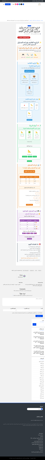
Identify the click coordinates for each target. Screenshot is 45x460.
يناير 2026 (42, 375)
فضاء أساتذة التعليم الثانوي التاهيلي (37, 444)
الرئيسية (41, 436)
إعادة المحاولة (29, 119)
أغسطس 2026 (41, 361)
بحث (34, 324)
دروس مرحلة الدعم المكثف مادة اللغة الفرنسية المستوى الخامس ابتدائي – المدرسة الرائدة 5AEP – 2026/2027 (38, 353)
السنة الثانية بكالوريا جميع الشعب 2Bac (37, 438)
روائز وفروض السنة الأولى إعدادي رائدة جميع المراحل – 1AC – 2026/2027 (38, 342)
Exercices (39, 270)
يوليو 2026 (42, 363)
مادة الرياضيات (32, 270)
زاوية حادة (34, 156)
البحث (43, 320)
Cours (36, 270)
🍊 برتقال (28, 233)
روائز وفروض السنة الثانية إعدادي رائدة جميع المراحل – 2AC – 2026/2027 (38, 337)
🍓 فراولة (24, 233)
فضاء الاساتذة (40, 445)
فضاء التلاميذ (41, 447)
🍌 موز (32, 233)
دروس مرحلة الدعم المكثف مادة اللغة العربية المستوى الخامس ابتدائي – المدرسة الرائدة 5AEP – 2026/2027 (38, 347)
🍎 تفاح (35, 233)
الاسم (42, 308)
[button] (8, 4)
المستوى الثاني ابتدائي (25, 270)
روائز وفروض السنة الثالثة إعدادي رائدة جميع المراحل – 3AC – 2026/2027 (38, 333)
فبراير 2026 (42, 373)
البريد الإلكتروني (26, 308)
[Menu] (3, 4)
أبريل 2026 (42, 369)
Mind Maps (41, 433)
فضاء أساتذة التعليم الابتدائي (38, 441)
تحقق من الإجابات (29, 204)
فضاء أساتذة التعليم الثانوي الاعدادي (37, 442)
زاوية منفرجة (25, 156)
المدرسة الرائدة (40, 439)
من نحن (41, 450)
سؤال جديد (29, 238)
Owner (21, 275)
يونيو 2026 (42, 365)
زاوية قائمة (29, 156)
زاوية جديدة (29, 161)
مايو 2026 (42, 367)
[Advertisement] (22, 13)
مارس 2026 (42, 371)
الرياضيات (29, 25)
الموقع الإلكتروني (13, 308)
